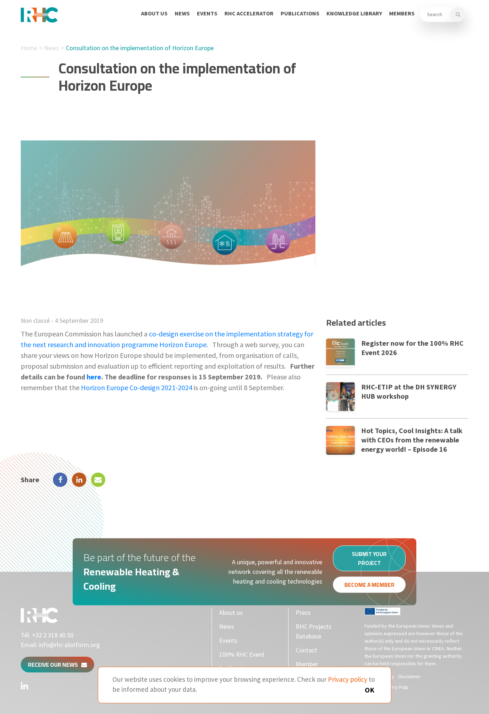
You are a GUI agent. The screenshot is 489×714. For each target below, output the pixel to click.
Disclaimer (409, 676)
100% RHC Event (242, 654)
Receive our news (54, 664)
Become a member (369, 584)
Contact (306, 650)
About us (154, 13)
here (94, 376)
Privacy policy (347, 679)
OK (369, 689)
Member (307, 664)
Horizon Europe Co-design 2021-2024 (136, 387)
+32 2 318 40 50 (52, 635)
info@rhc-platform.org (69, 645)
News (182, 13)
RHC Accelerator (248, 13)
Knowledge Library (354, 13)
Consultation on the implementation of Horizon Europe (140, 48)
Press (303, 612)
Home (29, 48)
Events (207, 13)
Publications (300, 13)
